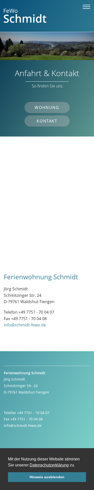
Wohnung (47, 107)
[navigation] (86, 7)
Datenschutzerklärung (49, 465)
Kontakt (47, 121)
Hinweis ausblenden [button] (47, 477)
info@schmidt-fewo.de (25, 325)
